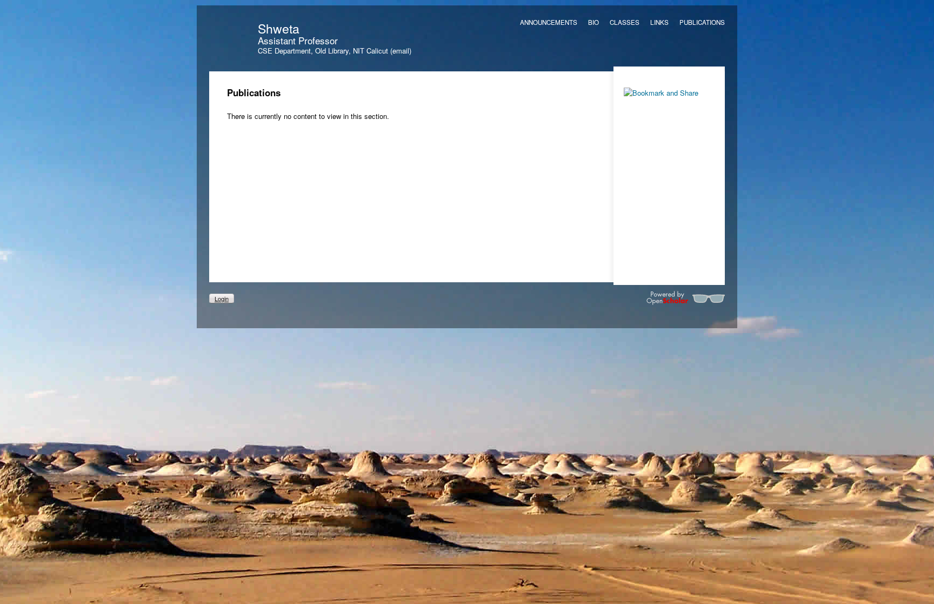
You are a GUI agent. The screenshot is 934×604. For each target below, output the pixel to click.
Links (659, 22)
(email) (400, 50)
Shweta (278, 28)
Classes (624, 22)
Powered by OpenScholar (685, 298)
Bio (593, 22)
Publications (702, 22)
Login (222, 298)
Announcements (548, 22)
